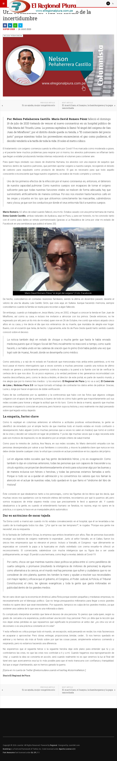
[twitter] (20, 25)
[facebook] (5, 25)
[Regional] (42, 3)
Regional (53, 745)
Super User (9, 29)
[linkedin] (10, 25)
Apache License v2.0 (67, 749)
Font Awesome (9, 753)
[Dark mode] (113, 3)
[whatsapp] (15, 25)
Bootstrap (7, 749)
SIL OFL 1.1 (35, 753)
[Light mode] (108, 3)
